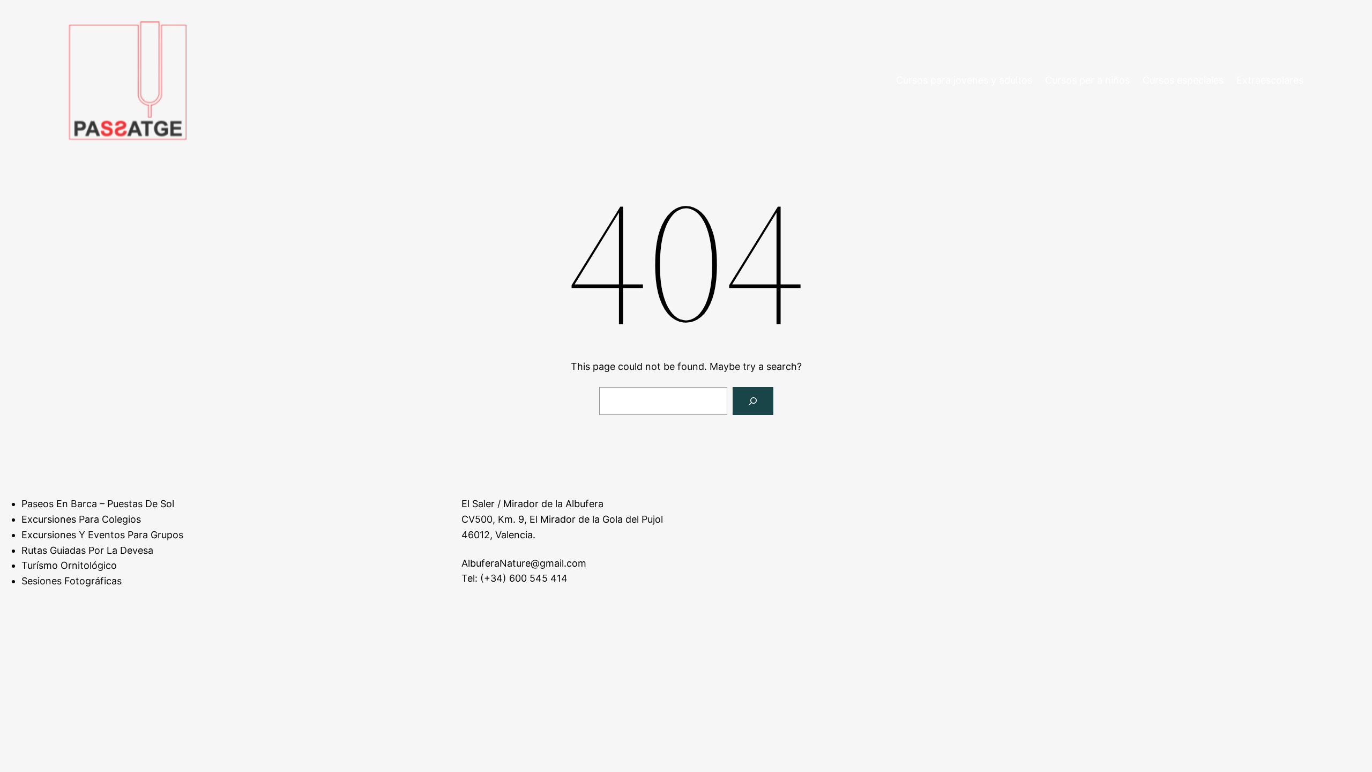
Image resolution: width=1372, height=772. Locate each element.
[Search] (753, 401)
